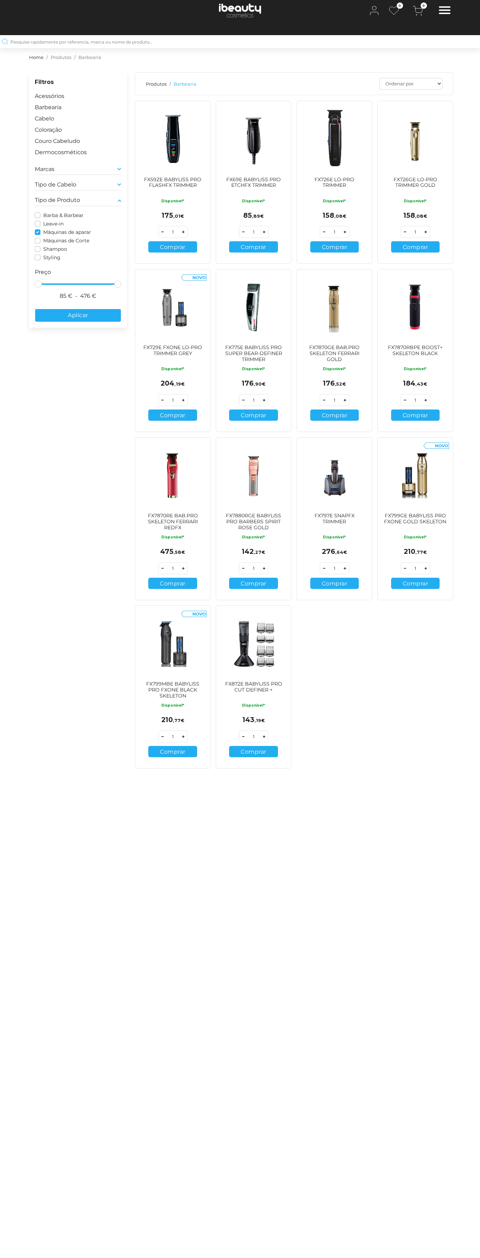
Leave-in (53, 224)
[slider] (38, 284)
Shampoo (55, 249)
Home (36, 57)
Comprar (173, 247)
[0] (394, 10)
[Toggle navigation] (445, 11)
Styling (51, 257)
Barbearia (89, 57)
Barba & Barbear (63, 215)
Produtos (61, 57)
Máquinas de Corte (66, 240)
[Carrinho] (418, 10)
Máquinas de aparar (67, 232)
